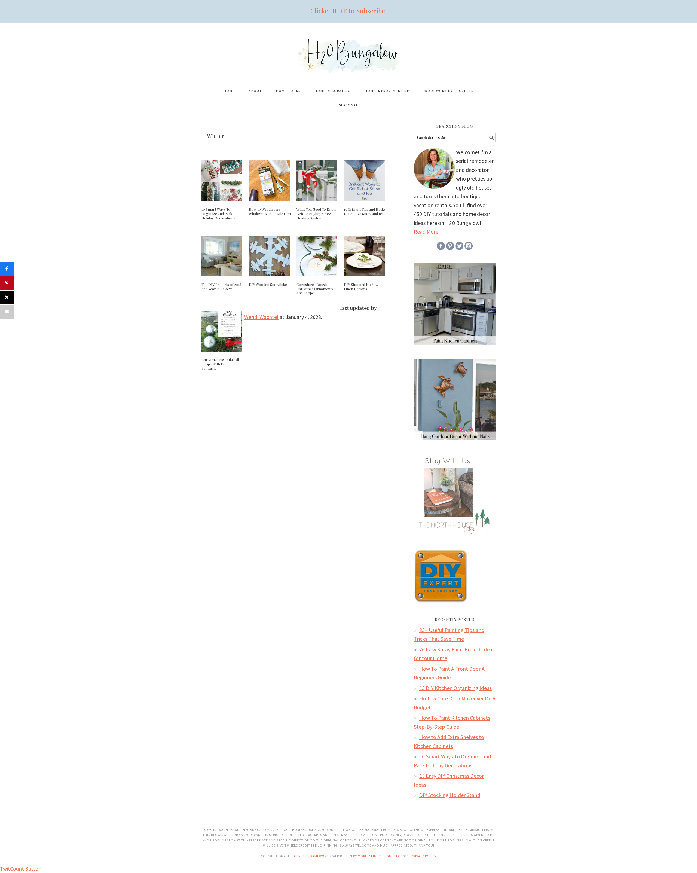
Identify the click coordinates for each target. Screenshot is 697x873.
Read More (426, 231)
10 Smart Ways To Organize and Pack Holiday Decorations (218, 213)
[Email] (7, 312)
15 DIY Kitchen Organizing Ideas (455, 688)
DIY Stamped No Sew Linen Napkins (361, 286)
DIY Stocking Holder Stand (449, 795)
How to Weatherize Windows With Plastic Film (270, 211)
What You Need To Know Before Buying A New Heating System (316, 213)
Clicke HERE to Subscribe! (348, 10)
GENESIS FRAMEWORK (311, 856)
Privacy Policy (423, 856)
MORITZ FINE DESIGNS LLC (379, 856)
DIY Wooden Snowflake (268, 284)
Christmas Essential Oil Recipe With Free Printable (220, 363)
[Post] (7, 297)
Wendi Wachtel (261, 316)
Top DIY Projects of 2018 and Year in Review (221, 286)
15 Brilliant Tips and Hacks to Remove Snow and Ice (365, 211)
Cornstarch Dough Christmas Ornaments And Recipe (314, 288)
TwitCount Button (20, 868)
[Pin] (7, 283)
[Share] (7, 269)
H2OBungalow (348, 51)
